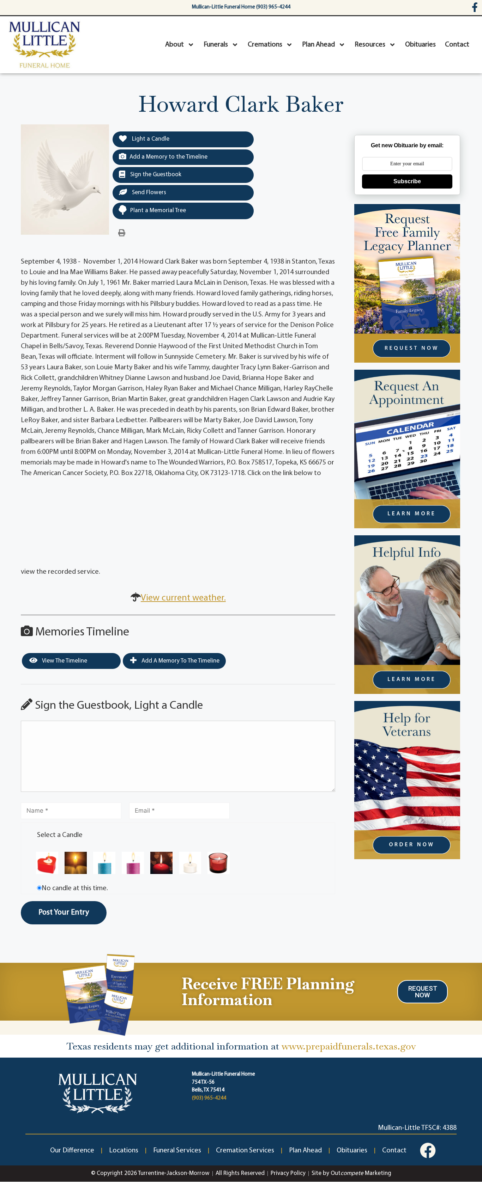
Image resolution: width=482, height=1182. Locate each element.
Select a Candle (60, 835)
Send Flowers (148, 193)
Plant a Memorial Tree (158, 211)
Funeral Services (177, 1150)
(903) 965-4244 (209, 1098)
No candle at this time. (75, 888)
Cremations (265, 44)
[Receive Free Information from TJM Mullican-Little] (98, 993)
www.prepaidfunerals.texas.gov (349, 1046)
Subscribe (407, 181)
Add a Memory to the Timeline (168, 157)
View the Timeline (64, 661)
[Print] (122, 233)
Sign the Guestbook (155, 175)
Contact (457, 44)
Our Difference (72, 1150)
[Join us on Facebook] (428, 1150)
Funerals (216, 44)
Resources (370, 44)
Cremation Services (245, 1150)
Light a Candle (150, 139)
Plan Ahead (318, 44)
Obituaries (420, 44)
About (174, 44)
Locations (123, 1150)
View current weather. (183, 598)
